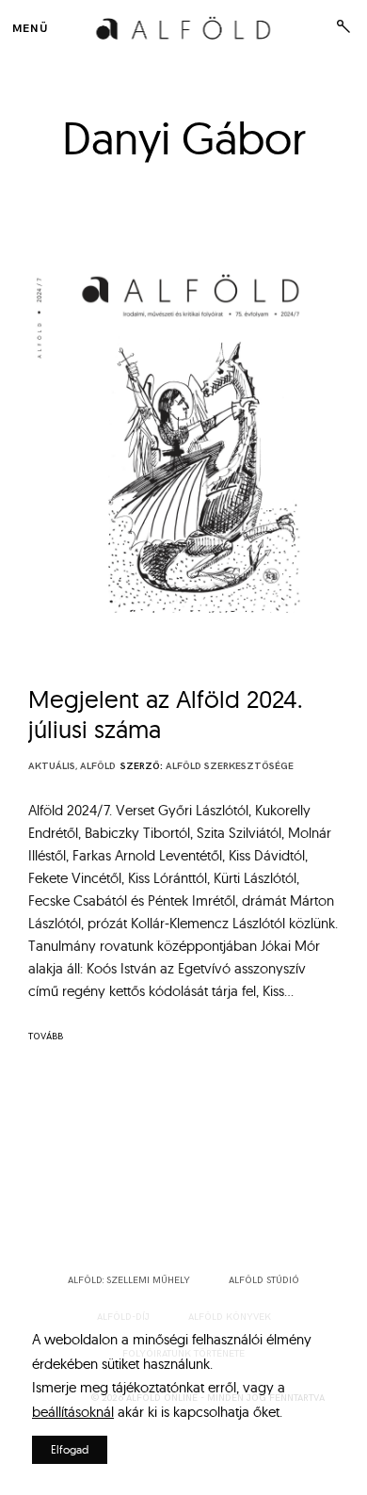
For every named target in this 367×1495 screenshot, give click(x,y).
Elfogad (69, 1449)
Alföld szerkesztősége (230, 766)
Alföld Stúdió (264, 1280)
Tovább (45, 1036)
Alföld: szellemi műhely (129, 1280)
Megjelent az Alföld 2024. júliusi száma (165, 714)
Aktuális (51, 766)
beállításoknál (73, 1412)
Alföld (98, 766)
